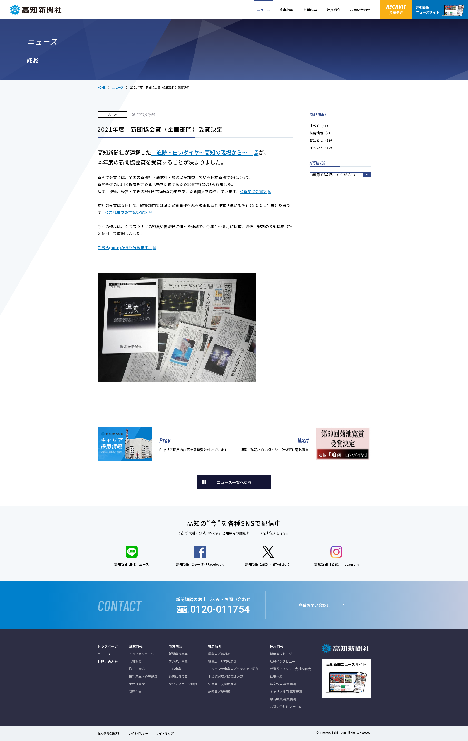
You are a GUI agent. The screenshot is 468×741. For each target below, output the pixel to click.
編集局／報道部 (219, 653)
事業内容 (310, 9)
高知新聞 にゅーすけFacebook (200, 564)
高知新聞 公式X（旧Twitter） (268, 564)
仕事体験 (276, 676)
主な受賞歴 (137, 684)
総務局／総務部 (219, 691)
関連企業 (135, 691)
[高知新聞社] (36, 10)
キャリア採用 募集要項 (286, 691)
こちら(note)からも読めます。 (125, 247)
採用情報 (276, 646)
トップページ (108, 646)
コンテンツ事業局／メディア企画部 (233, 669)
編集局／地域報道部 (222, 661)
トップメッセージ (141, 653)
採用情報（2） (321, 132)
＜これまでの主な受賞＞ (126, 212)
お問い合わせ (360, 9)
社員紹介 (333, 9)
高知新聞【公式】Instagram (336, 564)
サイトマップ (165, 733)
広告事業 (175, 669)
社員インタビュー (282, 661)
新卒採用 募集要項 (283, 684)
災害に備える (178, 676)
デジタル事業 (178, 661)
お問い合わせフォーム (286, 706)
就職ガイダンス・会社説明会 (290, 669)
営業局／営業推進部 (222, 684)
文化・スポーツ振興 (183, 684)
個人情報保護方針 (109, 733)
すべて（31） (320, 125)
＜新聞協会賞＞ (253, 191)
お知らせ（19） (322, 140)
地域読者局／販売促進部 (225, 676)
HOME (102, 87)
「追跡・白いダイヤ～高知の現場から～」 (202, 152)
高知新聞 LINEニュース (131, 564)
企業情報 (286, 9)
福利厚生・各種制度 (143, 676)
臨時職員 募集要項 (283, 699)
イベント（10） (322, 147)
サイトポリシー (138, 733)
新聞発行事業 (178, 653)
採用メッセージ (281, 653)
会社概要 (135, 661)
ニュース (263, 9)
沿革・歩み (137, 669)
